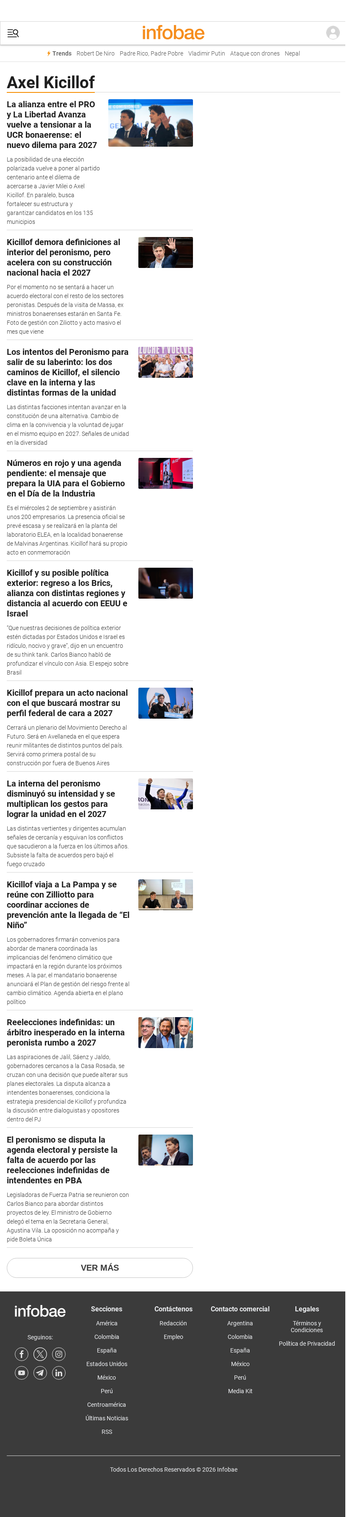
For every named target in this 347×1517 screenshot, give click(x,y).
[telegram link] (40, 1373)
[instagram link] (59, 1354)
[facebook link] (21, 1354)
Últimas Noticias (106, 1418)
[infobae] (173, 33)
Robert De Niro (96, 53)
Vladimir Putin (206, 53)
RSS (107, 1431)
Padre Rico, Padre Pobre (151, 53)
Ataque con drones (255, 53)
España (107, 1350)
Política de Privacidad (307, 1343)
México (106, 1377)
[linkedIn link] (59, 1373)
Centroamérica (106, 1404)
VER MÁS (100, 1267)
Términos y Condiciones (307, 1326)
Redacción (173, 1323)
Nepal (292, 53)
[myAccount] (333, 33)
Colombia (106, 1336)
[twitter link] (40, 1354)
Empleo (173, 1336)
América (107, 1323)
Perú (107, 1391)
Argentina (240, 1323)
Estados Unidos (106, 1364)
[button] (13, 33)
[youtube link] (21, 1373)
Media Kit (240, 1391)
